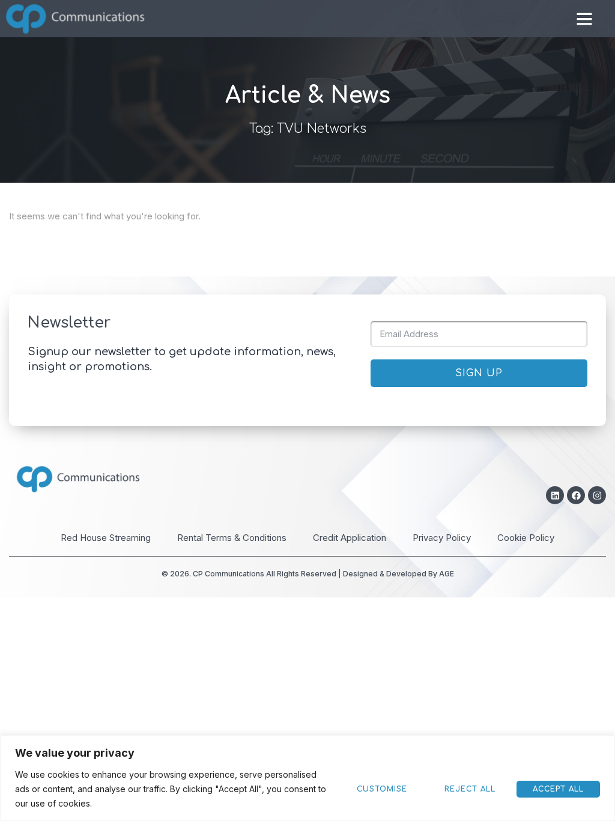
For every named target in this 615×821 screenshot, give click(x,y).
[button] (584, 18)
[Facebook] (576, 495)
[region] (307, 778)
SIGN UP (479, 373)
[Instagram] (597, 495)
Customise (382, 789)
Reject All (469, 789)
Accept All (558, 789)
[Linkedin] (555, 495)
